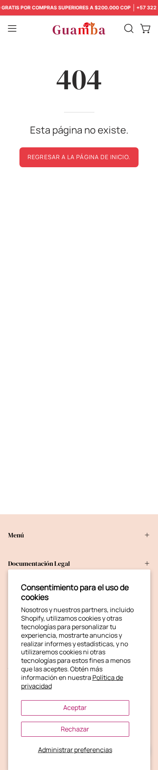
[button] (128, 28)
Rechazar (75, 729)
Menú (16, 535)
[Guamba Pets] (79, 28)
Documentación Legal (39, 563)
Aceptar (75, 707)
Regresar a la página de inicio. (79, 157)
